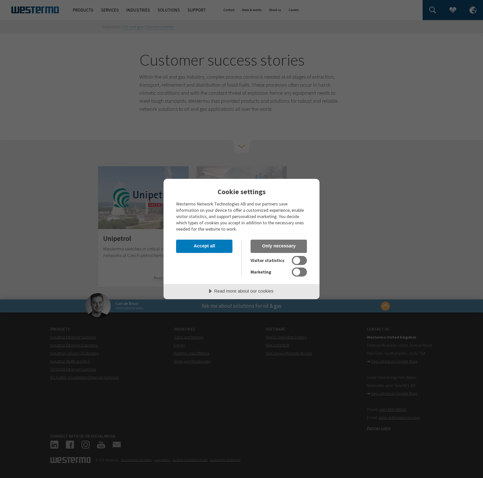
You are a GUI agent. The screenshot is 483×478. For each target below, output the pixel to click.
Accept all (204, 245)
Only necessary (279, 245)
